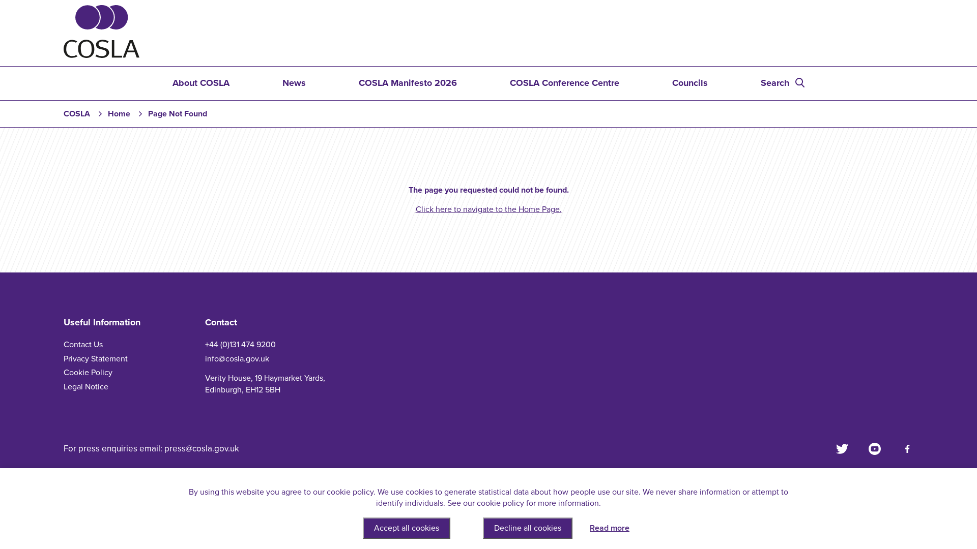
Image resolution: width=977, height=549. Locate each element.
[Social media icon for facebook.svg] (907, 449)
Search (775, 82)
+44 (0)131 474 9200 (240, 345)
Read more (609, 528)
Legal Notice (86, 387)
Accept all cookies (406, 528)
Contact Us (83, 345)
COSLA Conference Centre (564, 82)
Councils (690, 82)
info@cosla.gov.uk (237, 359)
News (294, 82)
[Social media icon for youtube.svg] (875, 449)
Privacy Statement (96, 359)
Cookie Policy (88, 373)
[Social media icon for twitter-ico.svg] (842, 449)
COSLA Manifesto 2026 (408, 82)
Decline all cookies (527, 528)
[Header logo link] (101, 55)
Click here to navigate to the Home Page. (489, 209)
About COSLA (201, 82)
